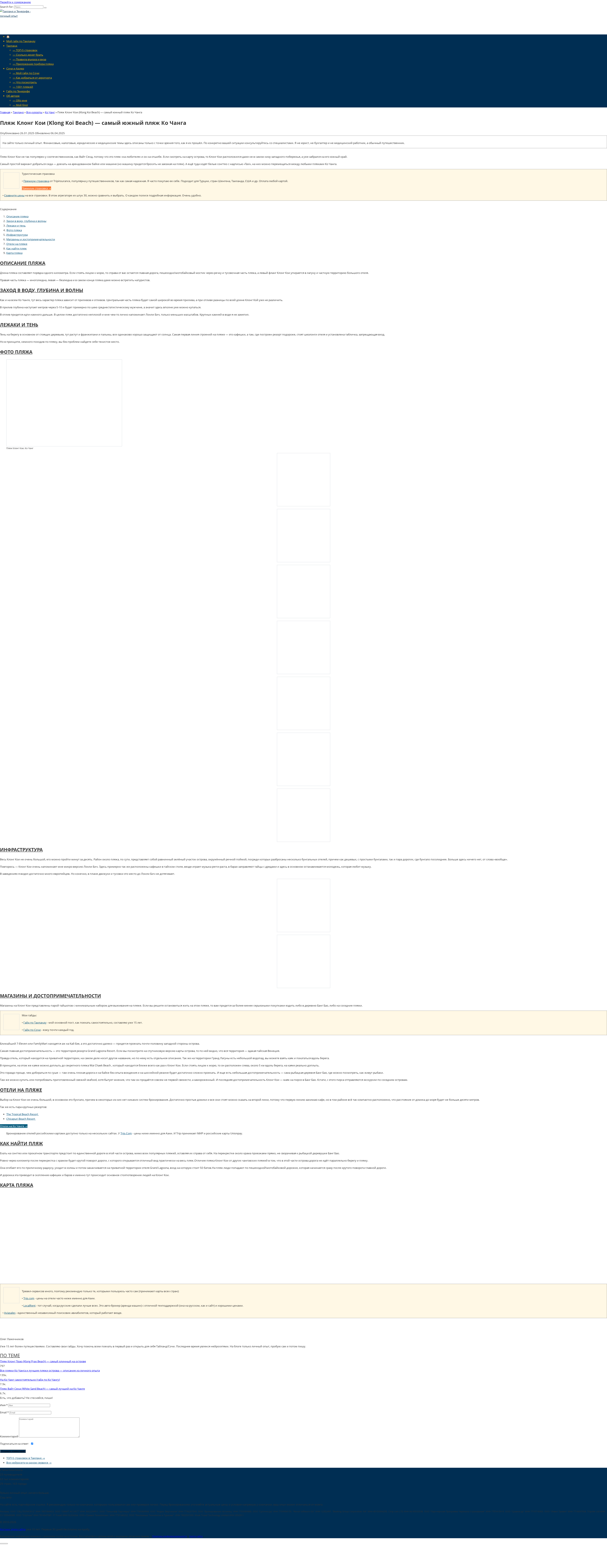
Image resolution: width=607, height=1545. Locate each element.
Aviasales (9, 1313)
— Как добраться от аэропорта (32, 77)
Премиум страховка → (36, 188)
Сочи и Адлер (15, 68)
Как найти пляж (16, 248)
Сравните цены (14, 195)
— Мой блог (20, 105)
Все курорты (34, 112)
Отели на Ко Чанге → (14, 1126)
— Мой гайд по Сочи (26, 73)
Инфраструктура (17, 235)
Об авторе (13, 96)
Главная (5, 112)
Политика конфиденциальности (169, 1536)
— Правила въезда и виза (29, 59)
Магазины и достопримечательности (30, 239)
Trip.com (28, 1298)
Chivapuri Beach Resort (21, 1119)
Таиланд (11, 46)
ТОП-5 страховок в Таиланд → (25, 1458)
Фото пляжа (14, 230)
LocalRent (29, 1305)
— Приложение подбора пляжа (33, 64)
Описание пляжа (17, 216)
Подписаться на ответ (14, 1443)
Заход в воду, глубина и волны (26, 221)
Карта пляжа (14, 253)
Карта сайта (196, 1536)
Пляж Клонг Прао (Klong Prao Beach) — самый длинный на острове (43, 1361)
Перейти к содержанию (15, 2)
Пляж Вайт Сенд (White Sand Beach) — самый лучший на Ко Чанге (42, 1388)
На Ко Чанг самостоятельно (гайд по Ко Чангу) (30, 1379)
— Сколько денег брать (28, 55)
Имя (4, 1405)
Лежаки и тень (16, 225)
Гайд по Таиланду (34, 1022)
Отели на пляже (16, 244)
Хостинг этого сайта (12, 1529)
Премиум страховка (36, 181)
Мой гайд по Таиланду (20, 41)
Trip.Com (126, 1133)
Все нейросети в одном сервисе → (29, 1462)
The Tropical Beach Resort (22, 1114)
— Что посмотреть (25, 82)
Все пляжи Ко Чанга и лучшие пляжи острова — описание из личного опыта (50, 1370)
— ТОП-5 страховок (25, 50)
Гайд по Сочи (32, 1030)
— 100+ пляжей (23, 87)
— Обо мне (20, 100)
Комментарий (9, 1436)
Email (4, 1412)
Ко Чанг (50, 112)
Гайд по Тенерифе (18, 91)
